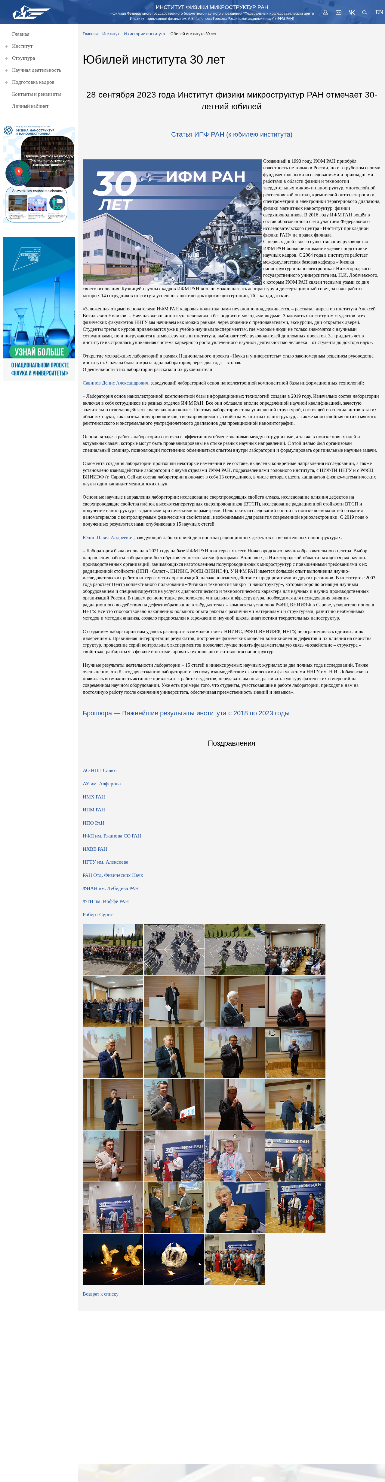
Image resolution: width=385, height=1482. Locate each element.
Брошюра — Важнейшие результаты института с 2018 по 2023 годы (186, 713)
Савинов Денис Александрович (115, 382)
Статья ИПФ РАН (197, 134)
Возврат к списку (101, 1293)
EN (378, 12)
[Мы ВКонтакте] (352, 12)
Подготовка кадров (33, 82)
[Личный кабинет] (325, 12)
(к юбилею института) (259, 134)
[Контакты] (339, 12)
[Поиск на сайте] (365, 12)
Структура (23, 58)
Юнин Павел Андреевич (108, 537)
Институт (22, 46)
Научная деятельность (36, 70)
